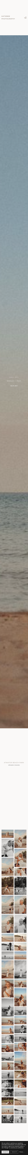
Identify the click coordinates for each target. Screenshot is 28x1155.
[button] (25, 17)
